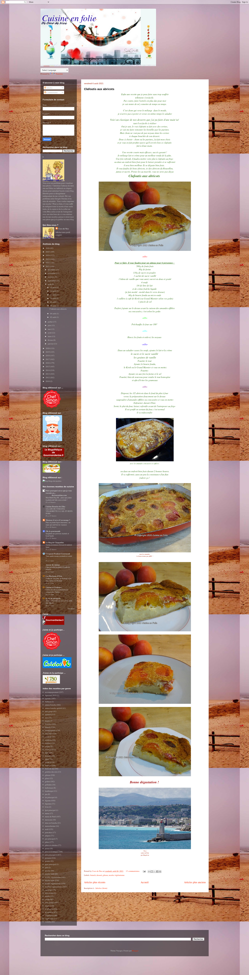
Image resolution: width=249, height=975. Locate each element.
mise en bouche (51, 823)
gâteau (105, 875)
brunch (93, 875)
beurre (47, 721)
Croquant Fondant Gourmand (58, 553)
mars (50, 336)
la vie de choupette (53, 598)
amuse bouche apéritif (53, 708)
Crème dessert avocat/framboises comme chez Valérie (57, 590)
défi (46, 752)
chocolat (48, 733)
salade (47, 899)
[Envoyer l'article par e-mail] (144, 871)
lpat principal (50, 810)
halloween (49, 787)
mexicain (48, 819)
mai (49, 329)
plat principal (50, 854)
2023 (48, 259)
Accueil (145, 882)
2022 (48, 262)
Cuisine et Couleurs (53, 587)
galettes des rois (51, 771)
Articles (49, 87)
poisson (48, 858)
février (50, 340)
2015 (48, 366)
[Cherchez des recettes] (52, 481)
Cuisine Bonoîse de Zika (55, 506)
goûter (47, 781)
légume (48, 800)
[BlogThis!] (151, 871)
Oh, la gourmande (53, 531)
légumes (48, 803)
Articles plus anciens (195, 882)
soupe (47, 905)
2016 (48, 363)
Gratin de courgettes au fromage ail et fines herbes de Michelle (58, 579)
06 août (53, 305)
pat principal (50, 838)
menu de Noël (50, 816)
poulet (47, 861)
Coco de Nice (63, 228)
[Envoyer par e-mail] (149, 871)
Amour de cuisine (53, 564)
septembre (52, 280)
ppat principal (50, 864)
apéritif (48, 714)
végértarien (49, 915)
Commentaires (52, 92)
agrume (48, 698)
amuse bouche (50, 705)
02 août (53, 317)
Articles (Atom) (101, 888)
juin (49, 325)
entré (47, 759)
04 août (53, 313)
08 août (53, 302)
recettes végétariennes (53, 886)
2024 (48, 255)
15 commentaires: (133, 871)
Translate (59, 73)
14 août (53, 291)
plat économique (51, 851)
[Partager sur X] (154, 871)
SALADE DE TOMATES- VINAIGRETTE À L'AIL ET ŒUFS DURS (59, 511)
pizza (47, 848)
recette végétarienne (116, 875)
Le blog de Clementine (55, 542)
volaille (48, 921)
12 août (53, 294)
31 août (53, 287)
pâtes (47, 842)
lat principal (49, 797)
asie (46, 717)
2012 (48, 377)
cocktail (48, 736)
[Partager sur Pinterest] (160, 871)
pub (46, 867)
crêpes (47, 746)
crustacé (48, 749)
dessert (99, 875)
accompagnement (52, 692)
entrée (47, 762)
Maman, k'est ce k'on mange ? (58, 520)
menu (47, 813)
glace (47, 778)
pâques (47, 835)
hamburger (49, 791)
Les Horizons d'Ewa (54, 576)
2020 (48, 348)
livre (47, 807)
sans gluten (49, 902)
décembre (52, 269)
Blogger (135, 950)
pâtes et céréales (51, 845)
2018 (48, 355)
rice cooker (49, 893)
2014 (48, 370)
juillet (50, 321)
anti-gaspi (49, 711)
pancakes (48, 832)
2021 (48, 266)
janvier (51, 343)
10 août (53, 298)
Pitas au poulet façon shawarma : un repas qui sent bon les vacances (58, 523)
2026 (48, 248)
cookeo (48, 743)
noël (46, 829)
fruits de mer (50, 768)
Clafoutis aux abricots (99, 89)
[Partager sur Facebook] (157, 871)
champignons (50, 730)
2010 (48, 381)
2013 (48, 374)
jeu (46, 794)
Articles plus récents (94, 882)
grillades (48, 784)
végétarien (49, 918)
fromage (48, 765)
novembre (52, 273)
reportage (48, 890)
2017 (48, 359)
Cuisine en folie (69, 17)
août (50, 284)
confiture (48, 740)
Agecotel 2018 (50, 695)
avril (50, 332)
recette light (49, 874)
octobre (51, 277)
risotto (47, 896)
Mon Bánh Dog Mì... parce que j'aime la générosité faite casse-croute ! (59, 498)
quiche (47, 870)
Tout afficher (71, 609)
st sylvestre (49, 909)
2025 (48, 251)
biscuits (48, 724)
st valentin (49, 912)
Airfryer (48, 701)
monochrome (50, 826)
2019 (48, 352)
